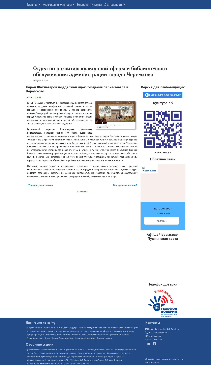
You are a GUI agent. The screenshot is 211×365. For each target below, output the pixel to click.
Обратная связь (49, 328)
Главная (32, 4)
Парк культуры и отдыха (35, 335)
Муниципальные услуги (35, 338)
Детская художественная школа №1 (72, 350)
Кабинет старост (113, 353)
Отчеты (47, 338)
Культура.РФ (125, 353)
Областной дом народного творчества (109, 357)
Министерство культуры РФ (58, 360)
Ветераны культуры (89, 4)
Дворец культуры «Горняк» (129, 328)
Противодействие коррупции (67, 328)
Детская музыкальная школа (125, 350)
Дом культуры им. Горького (124, 331)
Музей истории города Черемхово (58, 335)
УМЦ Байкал (74, 360)
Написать (161, 221)
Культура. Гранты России (36, 353)
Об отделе (30, 328)
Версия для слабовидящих (165, 94)
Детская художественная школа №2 (100, 350)
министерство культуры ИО (37, 360)
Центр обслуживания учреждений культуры (96, 331)
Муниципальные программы (85, 338)
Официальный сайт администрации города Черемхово (46, 357)
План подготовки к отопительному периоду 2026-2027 (70, 364)
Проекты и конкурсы (104, 338)
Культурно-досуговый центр (69, 331)
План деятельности (66, 338)
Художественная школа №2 (119, 335)
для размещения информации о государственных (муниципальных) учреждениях (75, 353)
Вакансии (38, 328)
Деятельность (113, 4)
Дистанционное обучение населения (80, 357)
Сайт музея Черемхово (113, 360)
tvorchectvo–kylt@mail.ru (167, 329)
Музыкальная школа (78, 335)
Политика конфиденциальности (90, 328)
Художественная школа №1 (98, 335)
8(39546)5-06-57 (161, 332)
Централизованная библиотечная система (42, 331)
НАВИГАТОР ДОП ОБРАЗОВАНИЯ (38, 364)
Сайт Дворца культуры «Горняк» (92, 360)
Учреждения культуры (57, 4)
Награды (55, 338)
